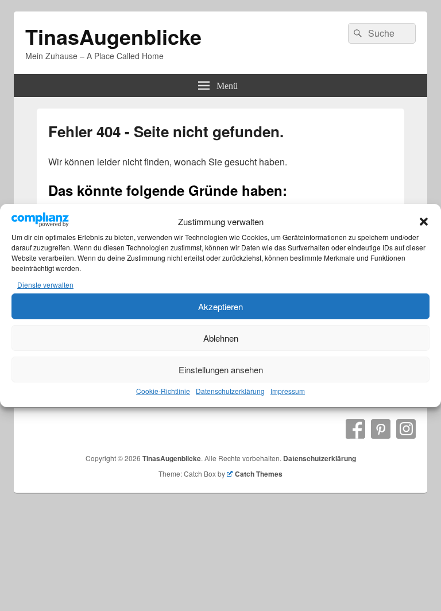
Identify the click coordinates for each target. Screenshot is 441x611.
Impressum (287, 391)
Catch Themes (259, 474)
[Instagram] (406, 429)
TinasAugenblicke (113, 36)
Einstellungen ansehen (221, 369)
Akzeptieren (220, 306)
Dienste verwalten (45, 284)
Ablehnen (220, 338)
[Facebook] (355, 429)
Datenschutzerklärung (230, 391)
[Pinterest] (380, 429)
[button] (424, 221)
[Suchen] (356, 33)
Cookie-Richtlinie (163, 391)
